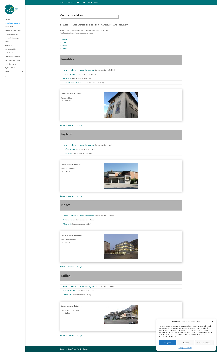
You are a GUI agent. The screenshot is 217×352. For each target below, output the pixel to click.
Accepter (167, 343)
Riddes (64, 46)
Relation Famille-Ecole (13, 30)
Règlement (67, 78)
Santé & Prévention (11, 53)
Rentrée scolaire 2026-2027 (73, 82)
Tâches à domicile (11, 34)
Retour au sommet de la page (71, 125)
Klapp (7, 42)
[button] (212, 321)
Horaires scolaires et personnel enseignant (79, 70)
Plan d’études (9, 27)
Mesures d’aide (10, 49)
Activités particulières (12, 57)
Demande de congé (12, 38)
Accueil (7, 19)
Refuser (186, 343)
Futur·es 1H (9, 45)
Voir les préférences (204, 343)
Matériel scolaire (69, 74)
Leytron (64, 43)
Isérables (65, 40)
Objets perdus (10, 68)
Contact (7, 71)
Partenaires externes (12, 60)
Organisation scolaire (12, 23)
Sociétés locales (10, 64)
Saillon (64, 48)
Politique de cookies (185, 348)
